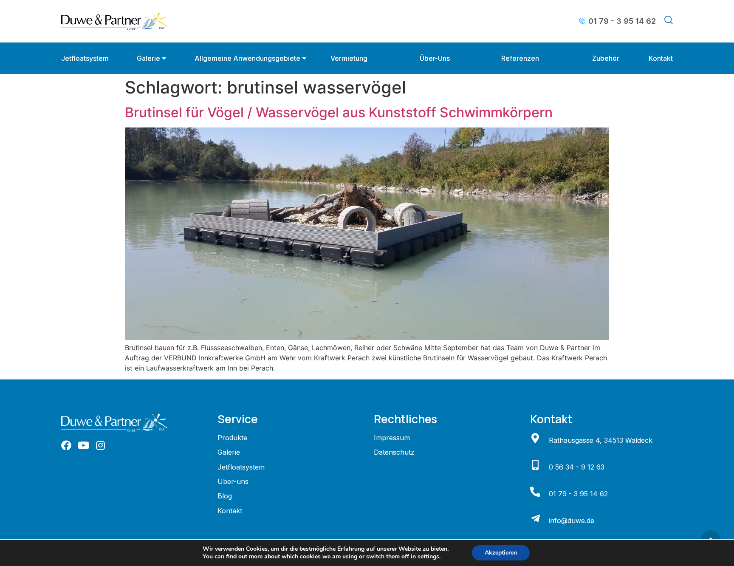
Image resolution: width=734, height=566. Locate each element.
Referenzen (520, 58)
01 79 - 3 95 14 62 (578, 494)
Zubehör (605, 58)
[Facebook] (66, 445)
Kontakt (661, 58)
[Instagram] (100, 445)
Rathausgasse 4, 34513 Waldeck (600, 440)
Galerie (148, 58)
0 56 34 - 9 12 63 (576, 467)
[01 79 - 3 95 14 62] (535, 492)
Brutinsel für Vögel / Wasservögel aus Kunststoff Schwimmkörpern (339, 112)
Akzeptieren (501, 553)
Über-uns (435, 58)
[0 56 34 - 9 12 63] (535, 465)
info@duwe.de (571, 520)
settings (428, 556)
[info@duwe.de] (535, 518)
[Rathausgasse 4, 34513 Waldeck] (535, 438)
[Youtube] (83, 445)
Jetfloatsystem (85, 58)
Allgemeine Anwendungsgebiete (247, 58)
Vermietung (348, 58)
